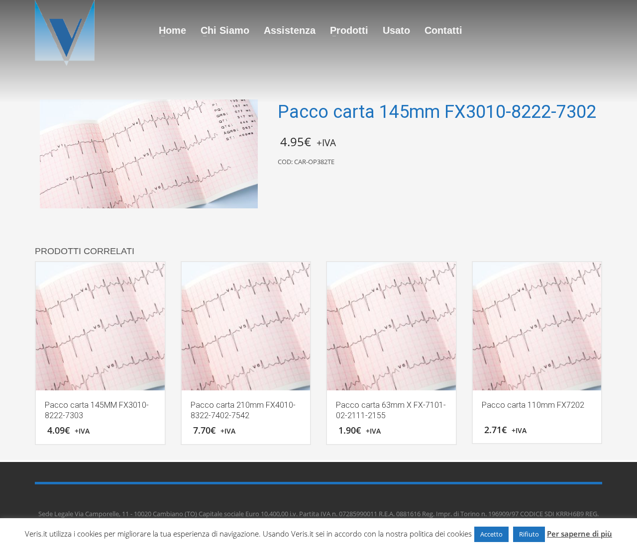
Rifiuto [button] (529, 534)
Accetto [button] (491, 534)
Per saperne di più (579, 534)
